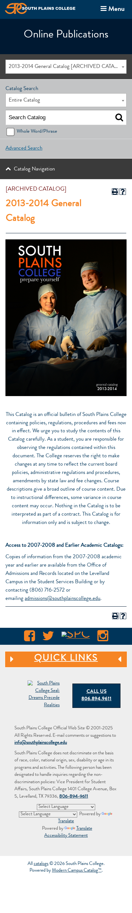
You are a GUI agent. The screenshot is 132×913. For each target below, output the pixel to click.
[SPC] (76, 637)
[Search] (119, 117)
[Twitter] (48, 637)
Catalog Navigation (34, 169)
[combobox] (65, 66)
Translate (84, 828)
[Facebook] (29, 637)
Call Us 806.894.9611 (96, 695)
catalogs (41, 864)
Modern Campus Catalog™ (77, 870)
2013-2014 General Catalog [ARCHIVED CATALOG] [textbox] (67, 67)
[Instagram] (102, 637)
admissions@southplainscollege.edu (62, 599)
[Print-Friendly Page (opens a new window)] (115, 191)
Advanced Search (23, 148)
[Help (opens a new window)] (123, 191)
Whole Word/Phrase (37, 131)
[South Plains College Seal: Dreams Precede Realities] (44, 695)
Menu (111, 8)
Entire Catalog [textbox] (24, 100)
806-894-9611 (73, 796)
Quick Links (51, 658)
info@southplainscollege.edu (40, 743)
